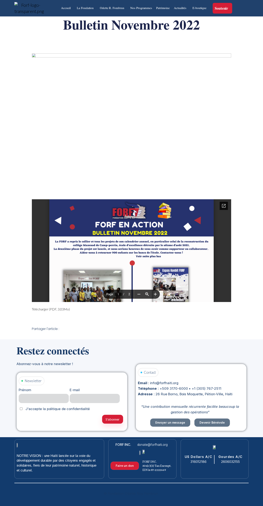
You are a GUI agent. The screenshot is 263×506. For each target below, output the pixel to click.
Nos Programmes (141, 8)
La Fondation (85, 8)
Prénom (25, 390)
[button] (67, 8)
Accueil (66, 8)
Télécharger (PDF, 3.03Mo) (51, 309)
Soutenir (221, 8)
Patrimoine (163, 8)
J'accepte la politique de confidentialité (57, 409)
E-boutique (199, 8)
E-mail (75, 390)
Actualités (180, 8)
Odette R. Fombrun (112, 8)
